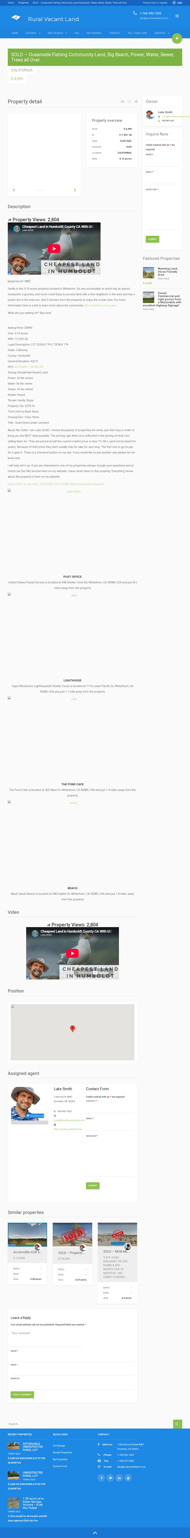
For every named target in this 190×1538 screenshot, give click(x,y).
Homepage (59, 1445)
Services (159, 33)
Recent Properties (62, 1452)
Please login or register (155, 2)
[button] (72, 1029)
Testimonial (94, 33)
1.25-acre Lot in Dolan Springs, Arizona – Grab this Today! (33, 1503)
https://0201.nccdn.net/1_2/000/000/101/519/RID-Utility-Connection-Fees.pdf (56, 484)
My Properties (60, 1459)
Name (14, 1351)
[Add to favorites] (128, 101)
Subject (91, 1101)
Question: (152, 190)
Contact (114, 33)
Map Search (55, 33)
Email (90, 1119)
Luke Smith (165, 112)
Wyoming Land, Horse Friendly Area (168, 271)
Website (15, 1379)
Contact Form (60, 1466)
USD (177, 2)
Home (11, 2)
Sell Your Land (137, 33)
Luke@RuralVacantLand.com (69, 1120)
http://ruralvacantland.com (68, 1129)
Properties (23, 2)
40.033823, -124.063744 (28, 367)
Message (92, 1136)
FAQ (76, 33)
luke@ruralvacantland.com (131, 1466)
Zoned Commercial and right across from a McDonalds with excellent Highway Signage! (162, 299)
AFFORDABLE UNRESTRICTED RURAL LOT (33, 1447)
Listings (31, 33)
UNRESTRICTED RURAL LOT (33, 1474)
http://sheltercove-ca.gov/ (100, 305)
